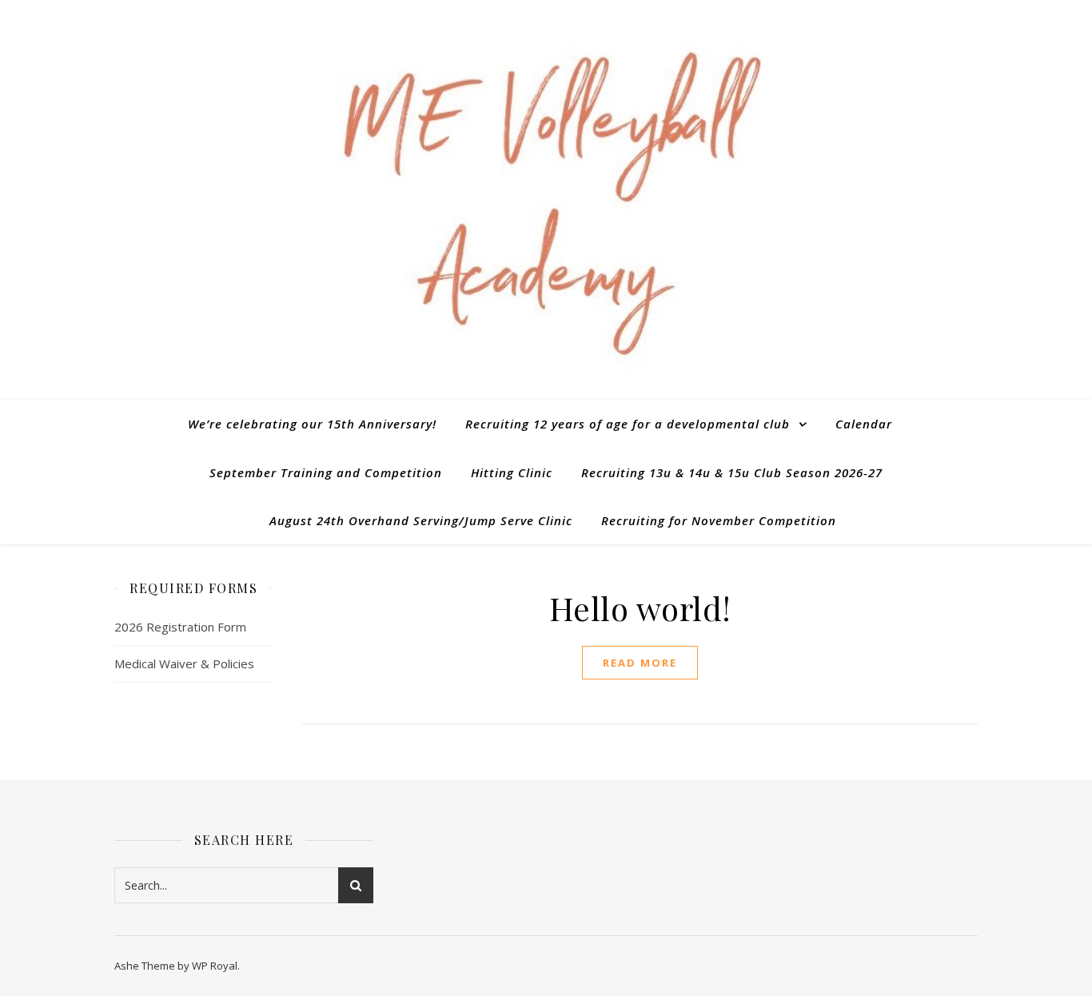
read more (640, 662)
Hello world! (640, 608)
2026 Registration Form (180, 627)
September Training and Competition (325, 472)
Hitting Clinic (511, 472)
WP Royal (214, 965)
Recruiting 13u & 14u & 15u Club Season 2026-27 (732, 472)
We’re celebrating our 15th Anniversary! (312, 424)
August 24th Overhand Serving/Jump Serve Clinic (420, 520)
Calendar (863, 424)
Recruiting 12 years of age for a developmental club (627, 424)
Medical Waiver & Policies (184, 663)
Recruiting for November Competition (718, 520)
